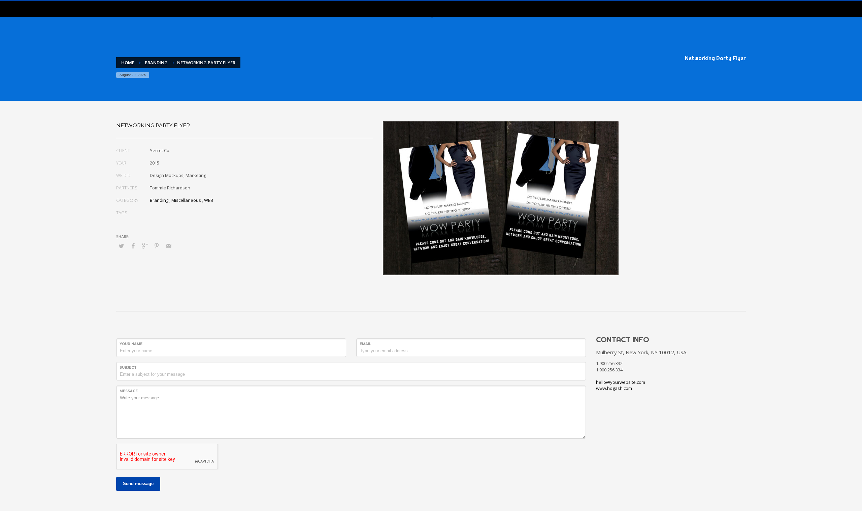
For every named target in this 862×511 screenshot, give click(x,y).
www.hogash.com (614, 388)
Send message (138, 483)
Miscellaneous (186, 200)
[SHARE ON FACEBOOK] (133, 246)
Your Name (131, 344)
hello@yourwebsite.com (620, 382)
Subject (128, 367)
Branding (159, 200)
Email (365, 344)
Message (129, 391)
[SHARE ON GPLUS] (145, 246)
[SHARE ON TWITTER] (121, 246)
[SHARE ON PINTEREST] (157, 246)
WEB (208, 200)
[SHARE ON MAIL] (168, 246)
